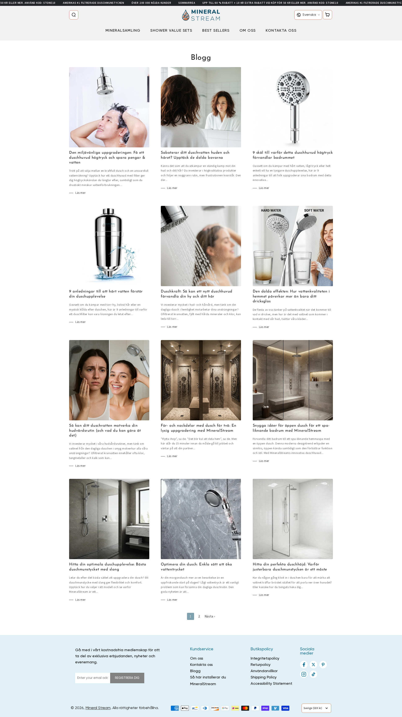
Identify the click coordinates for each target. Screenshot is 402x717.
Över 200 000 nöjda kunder (151, 3)
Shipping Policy (264, 677)
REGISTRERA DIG (127, 677)
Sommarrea (186, 3)
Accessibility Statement (271, 684)
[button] (74, 14)
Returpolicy (261, 665)
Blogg (195, 671)
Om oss (196, 658)
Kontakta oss (201, 665)
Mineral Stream (98, 708)
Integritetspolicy (265, 658)
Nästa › (210, 616)
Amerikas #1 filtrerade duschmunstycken (93, 3)
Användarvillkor (264, 671)
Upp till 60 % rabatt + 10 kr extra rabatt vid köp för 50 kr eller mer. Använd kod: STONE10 (270, 3)
